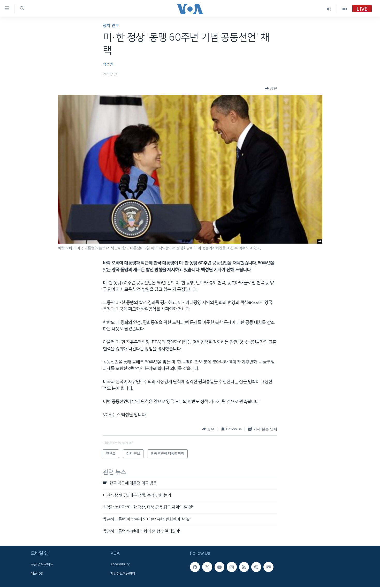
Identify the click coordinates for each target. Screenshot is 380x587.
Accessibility (120, 564)
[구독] (268, 567)
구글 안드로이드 (42, 564)
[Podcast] (256, 567)
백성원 (108, 64)
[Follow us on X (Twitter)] (207, 567)
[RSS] (244, 567)
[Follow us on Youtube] (219, 567)
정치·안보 (111, 26)
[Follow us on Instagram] (232, 567)
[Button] (271, 88)
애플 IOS (37, 573)
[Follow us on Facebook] (195, 567)
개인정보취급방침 (122, 573)
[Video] (344, 9)
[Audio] (329, 9)
